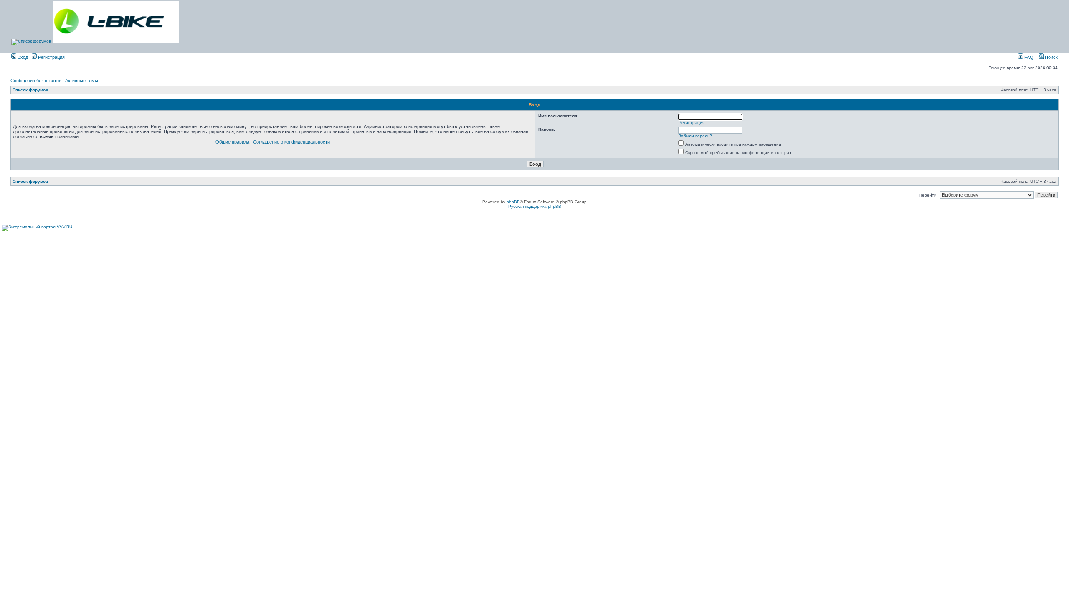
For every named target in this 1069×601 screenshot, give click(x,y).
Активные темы (81, 80)
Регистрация (51, 57)
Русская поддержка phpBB (534, 206)
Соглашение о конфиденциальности (291, 141)
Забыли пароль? (695, 136)
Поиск (1051, 57)
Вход (22, 57)
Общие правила (232, 141)
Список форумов (30, 90)
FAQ (1028, 57)
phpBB (513, 201)
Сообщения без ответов (35, 80)
